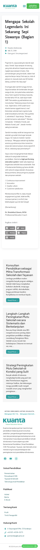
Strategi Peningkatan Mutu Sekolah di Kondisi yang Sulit (19, 368)
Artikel (6, 494)
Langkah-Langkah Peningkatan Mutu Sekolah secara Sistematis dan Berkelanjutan (18, 320)
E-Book (7, 500)
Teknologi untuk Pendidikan (14, 482)
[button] (24, 6)
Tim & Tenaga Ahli (10, 515)
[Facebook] (5, 459)
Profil (6, 512)
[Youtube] (11, 459)
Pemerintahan (9, 473)
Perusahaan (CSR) (10, 476)
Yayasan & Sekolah (11, 479)
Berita (6, 497)
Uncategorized (21, 53)
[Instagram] (16, 459)
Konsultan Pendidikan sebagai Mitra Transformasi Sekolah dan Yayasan (19, 270)
